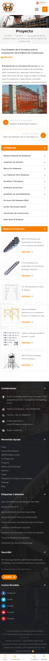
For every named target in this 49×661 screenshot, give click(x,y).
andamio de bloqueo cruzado (15, 528)
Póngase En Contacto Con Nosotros (16, 479)
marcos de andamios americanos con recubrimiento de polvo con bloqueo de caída (33, 312)
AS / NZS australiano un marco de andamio (33, 288)
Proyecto (19, 36)
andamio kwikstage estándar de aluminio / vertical (33, 334)
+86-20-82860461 (22, 415)
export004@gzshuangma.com (20, 424)
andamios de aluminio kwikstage (16, 543)
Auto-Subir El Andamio (13, 220)
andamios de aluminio (13, 162)
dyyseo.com (24, 637)
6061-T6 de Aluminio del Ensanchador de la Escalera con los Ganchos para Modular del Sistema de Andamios (33, 242)
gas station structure (32, 641)
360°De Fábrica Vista (10, 455)
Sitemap (5, 482)
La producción (7, 459)
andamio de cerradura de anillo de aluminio (22, 533)
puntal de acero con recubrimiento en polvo (22, 522)
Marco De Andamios (13, 169)
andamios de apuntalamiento (17, 194)
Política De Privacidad (11, 467)
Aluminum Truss (10, 644)
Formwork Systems (12, 648)
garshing (17, 430)
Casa (9, 36)
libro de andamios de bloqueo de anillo (20, 502)
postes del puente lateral (15, 207)
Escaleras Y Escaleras (13, 181)
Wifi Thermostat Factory (33, 648)
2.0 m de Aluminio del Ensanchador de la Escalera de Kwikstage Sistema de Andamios (33, 266)
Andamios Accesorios (13, 188)
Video (3, 475)
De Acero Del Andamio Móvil (16, 200)
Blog (3, 486)
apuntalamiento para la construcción (19, 517)
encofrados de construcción (16, 213)
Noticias (4, 471)
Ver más (26, 252)
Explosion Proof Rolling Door (32, 644)
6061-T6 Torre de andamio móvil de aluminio (31, 357)
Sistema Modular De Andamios (17, 156)
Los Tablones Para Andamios (16, 175)
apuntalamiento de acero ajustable (18, 512)
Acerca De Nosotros (10, 451)
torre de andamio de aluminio (15, 538)
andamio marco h (9, 507)
